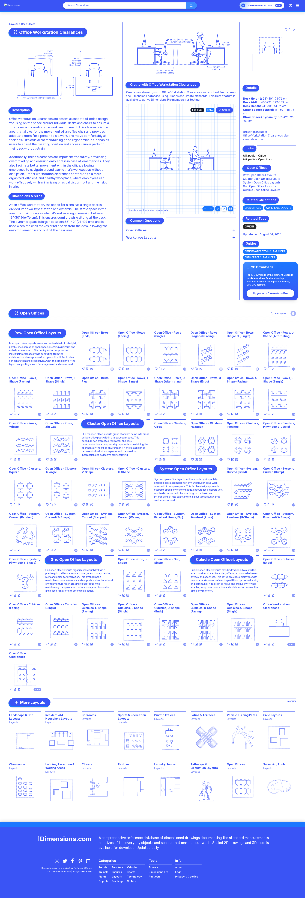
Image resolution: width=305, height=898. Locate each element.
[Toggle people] (224, 208)
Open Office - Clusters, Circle (170, 424)
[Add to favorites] (286, 30)
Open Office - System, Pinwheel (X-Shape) (278, 515)
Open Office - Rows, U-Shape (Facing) (242, 379)
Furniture (117, 867)
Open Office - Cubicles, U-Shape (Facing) (203, 608)
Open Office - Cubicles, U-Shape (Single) (239, 608)
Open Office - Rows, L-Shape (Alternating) (278, 334)
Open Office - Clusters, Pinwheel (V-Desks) (279, 424)
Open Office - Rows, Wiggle (23, 424)
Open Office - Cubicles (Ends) (278, 560)
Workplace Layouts (278, 207)
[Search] (191, 5)
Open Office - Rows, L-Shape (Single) (60, 379)
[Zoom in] (211, 208)
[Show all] (217, 208)
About (179, 867)
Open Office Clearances (260, 257)
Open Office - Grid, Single (167, 560)
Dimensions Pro (158, 871)
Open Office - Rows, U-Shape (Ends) (206, 379)
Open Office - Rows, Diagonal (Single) (241, 334)
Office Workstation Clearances (265, 251)
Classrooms (17, 764)
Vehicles (132, 867)
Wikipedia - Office (254, 155)
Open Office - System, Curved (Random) (24, 515)
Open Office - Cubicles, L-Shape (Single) (130, 608)
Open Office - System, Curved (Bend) (242, 470)
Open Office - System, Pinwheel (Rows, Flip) (169, 515)
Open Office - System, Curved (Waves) (133, 515)
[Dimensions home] (12, 5)
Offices (249, 226)
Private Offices (164, 715)
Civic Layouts (272, 715)
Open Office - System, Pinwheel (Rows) (206, 515)
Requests (154, 876)
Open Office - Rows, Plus (95, 379)
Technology (134, 876)
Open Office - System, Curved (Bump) (278, 470)
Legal (178, 871)
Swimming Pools (274, 764)
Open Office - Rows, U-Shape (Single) (279, 379)
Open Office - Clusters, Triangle (61, 470)
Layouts (14, 24)
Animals (103, 871)
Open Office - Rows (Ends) (95, 334)
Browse (153, 867)
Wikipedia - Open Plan (257, 159)
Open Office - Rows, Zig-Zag (59, 424)
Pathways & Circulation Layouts (204, 766)
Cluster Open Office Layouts (261, 178)
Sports (131, 871)
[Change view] (230, 208)
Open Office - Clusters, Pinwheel (243, 424)
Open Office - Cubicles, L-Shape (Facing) (94, 608)
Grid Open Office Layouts (259, 186)
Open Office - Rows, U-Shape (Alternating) (170, 379)
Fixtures (117, 871)
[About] (290, 5)
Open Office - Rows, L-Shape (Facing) (24, 379)
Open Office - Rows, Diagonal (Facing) (204, 334)
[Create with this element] (294, 30)
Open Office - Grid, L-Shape (132, 560)
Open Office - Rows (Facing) (131, 334)
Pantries (124, 764)
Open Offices (28, 24)
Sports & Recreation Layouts (132, 716)
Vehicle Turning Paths (242, 715)
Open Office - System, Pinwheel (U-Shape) (242, 515)
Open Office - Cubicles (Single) (61, 606)
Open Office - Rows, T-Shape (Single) (133, 379)
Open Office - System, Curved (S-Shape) (60, 515)
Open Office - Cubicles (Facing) (24, 606)
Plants (102, 876)
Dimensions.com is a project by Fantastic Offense (66, 868)
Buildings (117, 881)
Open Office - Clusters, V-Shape (98, 470)
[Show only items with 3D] (293, 313)
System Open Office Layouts (261, 182)
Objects (103, 881)
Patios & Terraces (203, 715)
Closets (87, 764)
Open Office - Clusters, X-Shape (134, 470)
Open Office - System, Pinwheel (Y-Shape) (24, 560)
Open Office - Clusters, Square (25, 470)
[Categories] (297, 5)
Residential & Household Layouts (58, 716)
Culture (131, 881)
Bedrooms (89, 715)
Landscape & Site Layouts (21, 716)
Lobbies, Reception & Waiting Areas (59, 766)
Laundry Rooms (165, 764)
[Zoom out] (205, 208)
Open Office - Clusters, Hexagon (207, 424)
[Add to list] (290, 30)
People (103, 867)
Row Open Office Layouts (259, 175)
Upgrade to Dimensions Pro (270, 293)
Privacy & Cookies (186, 876)
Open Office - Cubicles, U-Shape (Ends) (167, 608)
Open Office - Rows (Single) (167, 334)
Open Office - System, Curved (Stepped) (97, 515)
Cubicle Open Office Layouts (261, 190)
